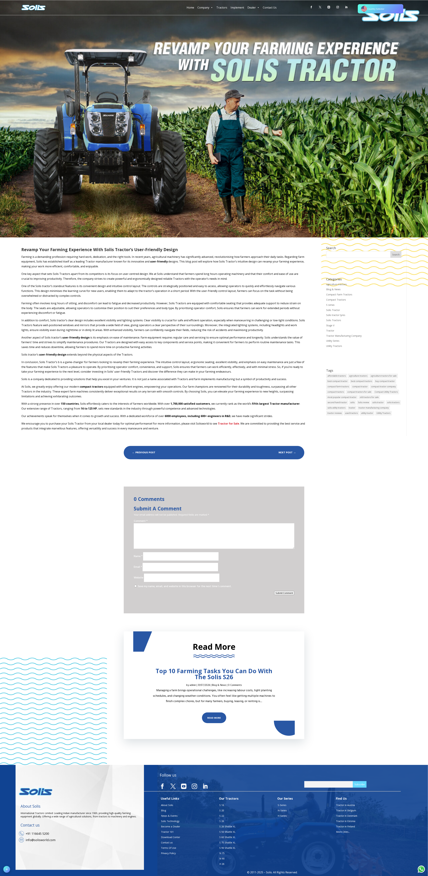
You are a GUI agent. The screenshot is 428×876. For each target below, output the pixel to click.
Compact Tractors (336, 299)
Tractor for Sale (228, 423)
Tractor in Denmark (346, 815)
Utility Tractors (334, 346)
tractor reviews (335, 413)
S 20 (221, 810)
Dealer (251, 7)
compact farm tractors (338, 386)
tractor (352, 407)
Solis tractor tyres (335, 315)
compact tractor (360, 386)
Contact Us (270, 7)
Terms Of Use (168, 847)
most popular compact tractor (342, 397)
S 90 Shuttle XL (227, 847)
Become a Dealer (170, 826)
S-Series (282, 805)
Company (203, 7)
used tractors (351, 413)
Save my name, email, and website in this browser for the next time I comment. (184, 586)
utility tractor (367, 413)
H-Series (282, 815)
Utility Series (332, 340)
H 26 (221, 863)
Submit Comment (284, 592)
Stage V (330, 325)
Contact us (167, 842)
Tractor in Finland (345, 826)
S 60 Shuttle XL (227, 837)
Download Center (170, 837)
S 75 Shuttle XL (227, 842)
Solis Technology (170, 821)
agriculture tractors (336, 284)
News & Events (169, 815)
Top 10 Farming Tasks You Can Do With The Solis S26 (214, 674)
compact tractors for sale (359, 391)
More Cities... (343, 831)
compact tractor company (383, 386)
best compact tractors (361, 381)
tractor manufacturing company (374, 407)
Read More (214, 718)
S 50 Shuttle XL (227, 831)
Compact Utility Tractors (386, 391)
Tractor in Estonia (345, 821)
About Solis (167, 805)
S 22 (221, 815)
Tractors (221, 7)
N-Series (282, 810)
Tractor (330, 330)
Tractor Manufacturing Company (344, 335)
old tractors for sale (369, 397)
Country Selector (375, 8)
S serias (330, 304)
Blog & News (333, 289)
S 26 (221, 821)
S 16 (221, 805)
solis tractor (378, 402)
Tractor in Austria (345, 805)
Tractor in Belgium (346, 810)
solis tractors (393, 402)
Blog (163, 810)
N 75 (222, 853)
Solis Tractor (333, 310)
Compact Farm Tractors (339, 294)
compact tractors (336, 391)
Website (138, 578)
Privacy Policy (168, 853)
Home (190, 7)
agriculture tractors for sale (384, 375)
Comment (140, 521)
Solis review (363, 402)
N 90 (222, 858)
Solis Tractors (333, 320)
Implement (237, 7)
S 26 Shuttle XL (227, 826)
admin (193, 685)
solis (352, 402)
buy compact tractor (385, 381)
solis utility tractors (336, 407)
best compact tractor (338, 381)
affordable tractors (337, 375)
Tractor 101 (167, 831)
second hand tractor (337, 402)
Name (138, 556)
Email (138, 567)
